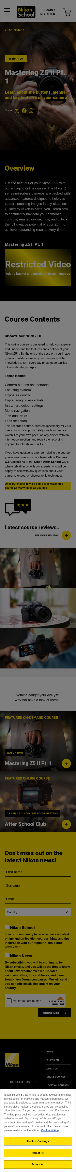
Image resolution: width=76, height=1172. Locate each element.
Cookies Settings (38, 1141)
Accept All (37, 1164)
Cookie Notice (50, 1130)
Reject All (38, 1152)
